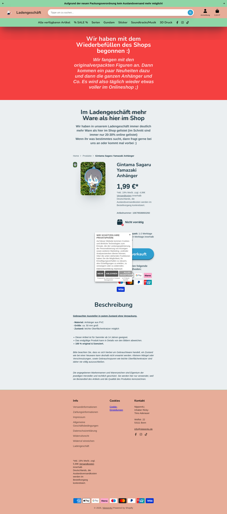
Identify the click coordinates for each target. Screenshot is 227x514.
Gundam (109, 22)
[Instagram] (182, 22)
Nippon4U (107, 508)
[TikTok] (187, 22)
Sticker (122, 22)
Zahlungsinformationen (85, 412)
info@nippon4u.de (143, 429)
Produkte (87, 156)
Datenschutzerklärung (85, 430)
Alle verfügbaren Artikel (54, 22)
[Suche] (190, 12)
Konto (205, 12)
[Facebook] (177, 22)
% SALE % (81, 22)
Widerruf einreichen (83, 441)
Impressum (79, 417)
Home (76, 156)
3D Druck (166, 22)
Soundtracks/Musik (143, 22)
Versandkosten (124, 195)
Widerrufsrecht (81, 435)
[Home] (9, 12)
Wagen (217, 12)
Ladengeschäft (28, 12)
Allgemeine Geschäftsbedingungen (85, 424)
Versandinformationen (85, 407)
